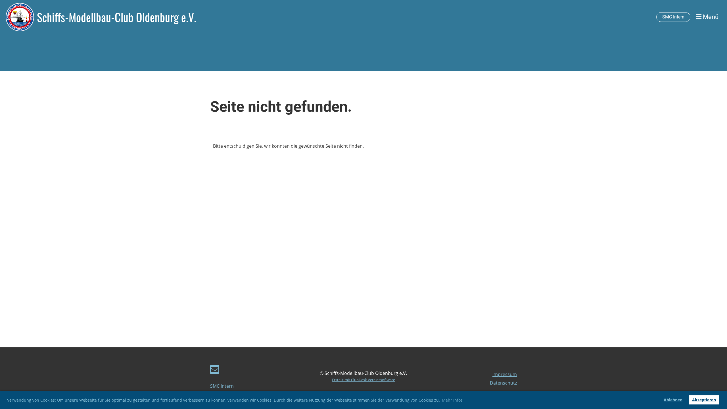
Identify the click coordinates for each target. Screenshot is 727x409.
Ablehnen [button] (673, 399)
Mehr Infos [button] (452, 400)
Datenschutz (503, 383)
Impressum (504, 374)
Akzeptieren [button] (704, 399)
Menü (709, 16)
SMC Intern (673, 17)
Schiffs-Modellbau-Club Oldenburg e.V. (116, 17)
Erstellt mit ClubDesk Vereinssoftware (363, 379)
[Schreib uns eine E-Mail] (214, 370)
